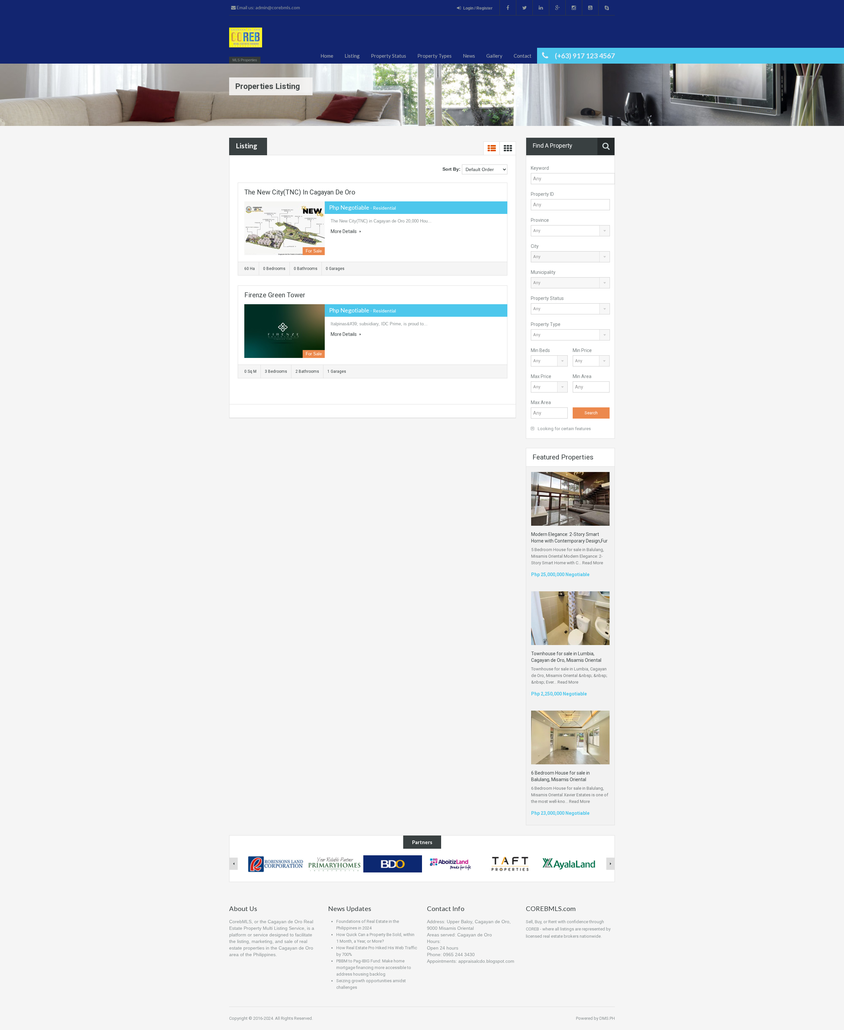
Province (540, 220)
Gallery (494, 56)
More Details (344, 231)
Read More (592, 562)
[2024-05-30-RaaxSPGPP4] (245, 40)
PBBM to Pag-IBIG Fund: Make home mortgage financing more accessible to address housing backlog (373, 967)
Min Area (582, 376)
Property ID (542, 194)
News (469, 56)
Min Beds (540, 350)
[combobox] (570, 230)
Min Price (582, 350)
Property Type (545, 324)
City (535, 246)
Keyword (540, 168)
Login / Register (478, 8)
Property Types (434, 56)
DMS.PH (607, 1018)
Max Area (541, 402)
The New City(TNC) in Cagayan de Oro (299, 192)
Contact (522, 56)
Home (326, 56)
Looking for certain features (564, 428)
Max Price (541, 376)
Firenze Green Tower (274, 295)
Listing (352, 56)
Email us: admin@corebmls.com (268, 7)
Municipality (543, 272)
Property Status (388, 56)
